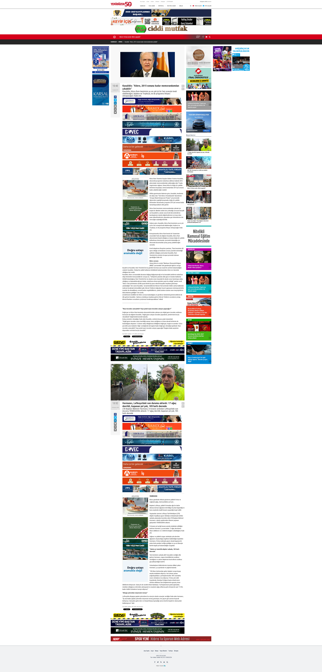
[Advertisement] (100, 118)
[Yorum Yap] (115, 112)
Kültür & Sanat (194, 273)
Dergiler (191, 249)
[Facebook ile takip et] (154, 662)
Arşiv (152, 651)
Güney (190, 343)
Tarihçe (170, 651)
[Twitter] (115, 100)
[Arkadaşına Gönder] (115, 106)
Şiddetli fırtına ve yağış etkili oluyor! (130, 37)
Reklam (157, 1)
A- (183, 89)
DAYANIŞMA (170, 1)
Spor (190, 320)
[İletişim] (206, 37)
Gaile (148, 1)
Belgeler (163, 1)
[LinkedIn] (115, 103)
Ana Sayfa (142, 1)
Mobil (152, 1)
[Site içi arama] (209, 37)
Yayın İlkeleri (163, 651)
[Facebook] (115, 97)
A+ (183, 86)
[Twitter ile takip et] (157, 662)
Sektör (190, 296)
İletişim (176, 651)
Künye (156, 651)
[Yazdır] (115, 109)
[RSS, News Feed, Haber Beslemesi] (161, 662)
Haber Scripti (159, 666)
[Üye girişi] (164, 662)
